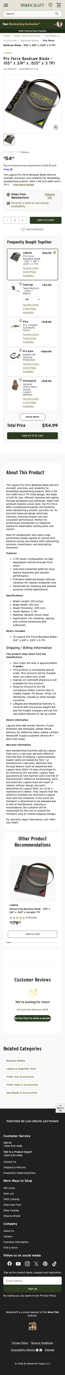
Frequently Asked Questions (19, 1173)
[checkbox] (32, 264)
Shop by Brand (11, 1216)
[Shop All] (6, 5)
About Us (8, 1231)
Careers (7, 1236)
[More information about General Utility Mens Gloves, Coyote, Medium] (20, 379)
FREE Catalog (11, 1199)
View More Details (23, 184)
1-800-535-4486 (13, 1155)
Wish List (8, 1193)
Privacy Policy (48, 1295)
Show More (32, 416)
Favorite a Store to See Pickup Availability (31, 272)
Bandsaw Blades (30, 40)
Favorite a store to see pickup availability (30, 204)
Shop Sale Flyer (12, 1204)
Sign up (32, 1288)
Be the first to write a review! (33, 1018)
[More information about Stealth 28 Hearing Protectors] (20, 350)
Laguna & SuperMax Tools (21, 1068)
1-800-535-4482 (13, 1146)
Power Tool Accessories (27, 35)
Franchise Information (15, 1242)
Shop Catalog (11, 1210)
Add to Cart (32, 934)
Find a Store (10, 1247)
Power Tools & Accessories (22, 1084)
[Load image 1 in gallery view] (9, 139)
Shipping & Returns (14, 1167)
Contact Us (9, 1161)
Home (6, 35)
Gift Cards (9, 1188)
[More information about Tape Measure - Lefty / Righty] (20, 283)
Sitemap (49, 1350)
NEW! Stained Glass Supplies (32, 31)
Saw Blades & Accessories (21, 1092)
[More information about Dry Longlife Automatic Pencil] (20, 320)
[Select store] (51, 5)
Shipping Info (50, 196)
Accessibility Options (23, 1350)
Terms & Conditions (42, 1343)
